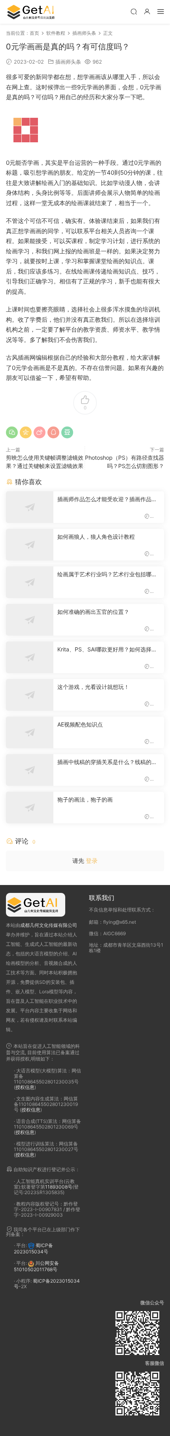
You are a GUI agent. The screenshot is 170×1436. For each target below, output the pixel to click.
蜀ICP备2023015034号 (33, 1249)
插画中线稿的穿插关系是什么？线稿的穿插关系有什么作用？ (107, 762)
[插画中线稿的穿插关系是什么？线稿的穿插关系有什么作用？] (29, 770)
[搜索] (133, 11)
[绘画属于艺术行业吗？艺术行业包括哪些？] (29, 582)
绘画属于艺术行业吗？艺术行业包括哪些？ (104, 574)
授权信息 (24, 1087)
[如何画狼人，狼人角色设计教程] (29, 544)
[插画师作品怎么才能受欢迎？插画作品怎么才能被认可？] (29, 507)
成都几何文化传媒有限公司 (48, 925)
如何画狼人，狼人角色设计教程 (96, 536)
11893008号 (58, 1187)
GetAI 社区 (33, 12)
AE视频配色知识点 (80, 724)
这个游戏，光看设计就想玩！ (93, 686)
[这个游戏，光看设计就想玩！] (29, 695)
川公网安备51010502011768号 (36, 1267)
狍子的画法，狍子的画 (85, 799)
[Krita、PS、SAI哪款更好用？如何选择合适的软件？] (29, 657)
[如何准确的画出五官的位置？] (29, 620)
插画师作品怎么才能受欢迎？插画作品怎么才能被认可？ (107, 499)
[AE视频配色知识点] (29, 732)
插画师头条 (68, 61)
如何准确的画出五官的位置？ (93, 611)
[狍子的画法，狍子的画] (29, 807)
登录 (92, 860)
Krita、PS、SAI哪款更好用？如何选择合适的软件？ (107, 649)
